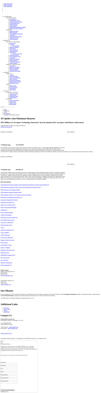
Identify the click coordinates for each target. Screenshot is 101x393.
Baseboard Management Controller (17, 27)
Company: (3, 365)
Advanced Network (14, 55)
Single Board (12, 52)
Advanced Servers (13, 49)
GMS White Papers (8, 3)
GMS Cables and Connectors (16, 28)
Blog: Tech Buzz (13, 87)
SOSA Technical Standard (7, 212)
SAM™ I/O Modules (14, 59)
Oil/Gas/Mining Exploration (16, 33)
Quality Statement (13, 76)
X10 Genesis (12, 43)
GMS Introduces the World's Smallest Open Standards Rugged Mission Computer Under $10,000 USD (25, 184)
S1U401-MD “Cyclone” (6, 245)
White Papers (12, 89)
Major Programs (13, 79)
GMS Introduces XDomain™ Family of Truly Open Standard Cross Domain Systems (21, 187)
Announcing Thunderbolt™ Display (9, 200)
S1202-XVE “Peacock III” (7, 222)
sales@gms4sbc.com (12, 328)
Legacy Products (13, 63)
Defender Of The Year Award (7, 250)
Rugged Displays (13, 51)
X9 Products (12, 65)
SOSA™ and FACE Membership (8, 207)
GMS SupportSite (8, 5)
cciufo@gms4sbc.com (6, 284)
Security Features (13, 24)
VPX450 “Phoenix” (5, 235)
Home (5, 109)
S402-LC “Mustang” (5, 247)
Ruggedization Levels (14, 20)
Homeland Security (13, 37)
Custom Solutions (13, 39)
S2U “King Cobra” (5, 257)
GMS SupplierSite (8, 6)
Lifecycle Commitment (14, 77)
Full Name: (3, 362)
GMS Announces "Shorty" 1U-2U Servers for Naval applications (16, 195)
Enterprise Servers (5, 252)
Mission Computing (14, 47)
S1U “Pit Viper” (4, 260)
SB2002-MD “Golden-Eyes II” (8, 255)
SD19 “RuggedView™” (6, 265)
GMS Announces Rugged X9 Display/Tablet (11, 192)
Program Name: (4, 381)
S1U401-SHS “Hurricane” (7, 237)
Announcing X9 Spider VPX (7, 202)
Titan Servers (12, 48)
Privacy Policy (12, 103)
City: (2, 368)
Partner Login (12, 101)
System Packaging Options (15, 22)
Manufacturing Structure (15, 81)
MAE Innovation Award (6, 225)
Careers (5, 310)
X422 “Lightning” (5, 232)
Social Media (7, 311)
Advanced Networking (14, 71)
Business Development (14, 80)
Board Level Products (14, 67)
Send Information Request (7, 390)
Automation (12, 35)
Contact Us (6, 308)
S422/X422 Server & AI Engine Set (9, 217)
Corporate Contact (13, 93)
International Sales (13, 96)
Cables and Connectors (14, 61)
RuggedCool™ (13, 19)
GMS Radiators (13, 26)
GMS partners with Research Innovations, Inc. (11, 197)
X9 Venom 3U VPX (17, 53)
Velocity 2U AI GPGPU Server (8, 205)
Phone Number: (5, 378)
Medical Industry (13, 32)
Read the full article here (6, 127)
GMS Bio (11, 75)
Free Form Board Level (14, 56)
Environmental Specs (14, 23)
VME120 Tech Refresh (6, 215)
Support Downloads (14, 100)
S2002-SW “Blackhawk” (6, 262)
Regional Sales (12, 95)
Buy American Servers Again (7, 220)
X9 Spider (11, 44)
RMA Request (12, 104)
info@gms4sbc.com (13, 327)
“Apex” (2, 227)
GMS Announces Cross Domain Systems (10, 189)
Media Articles (12, 85)
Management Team (13, 83)
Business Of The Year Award (7, 240)
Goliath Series (4, 210)
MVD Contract (4, 242)
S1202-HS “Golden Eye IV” (7, 230)
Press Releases (12, 88)
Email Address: (4, 374)
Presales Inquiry (13, 97)
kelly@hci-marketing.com (7, 275)
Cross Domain (15, 45)
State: (2, 371)
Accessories (12, 57)
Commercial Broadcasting (15, 36)
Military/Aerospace (13, 31)
